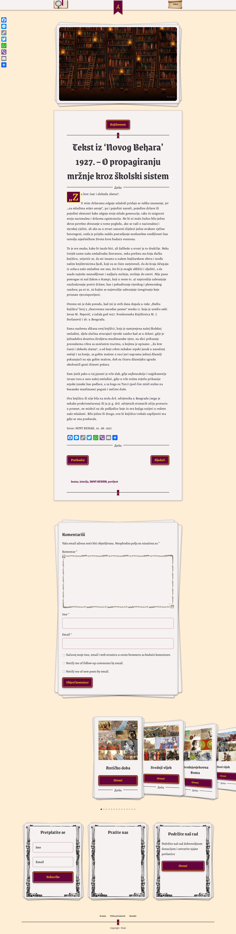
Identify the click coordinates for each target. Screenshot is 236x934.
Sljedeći (160, 460)
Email (67, 634)
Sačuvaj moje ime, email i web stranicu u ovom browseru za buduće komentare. (118, 655)
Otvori (118, 780)
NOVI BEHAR (98, 481)
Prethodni (78, 460)
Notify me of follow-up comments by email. (94, 663)
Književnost (118, 124)
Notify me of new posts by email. (87, 671)
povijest (113, 481)
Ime (66, 614)
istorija (84, 481)
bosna (74, 481)
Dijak (123, 928)
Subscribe (53, 877)
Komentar (70, 552)
